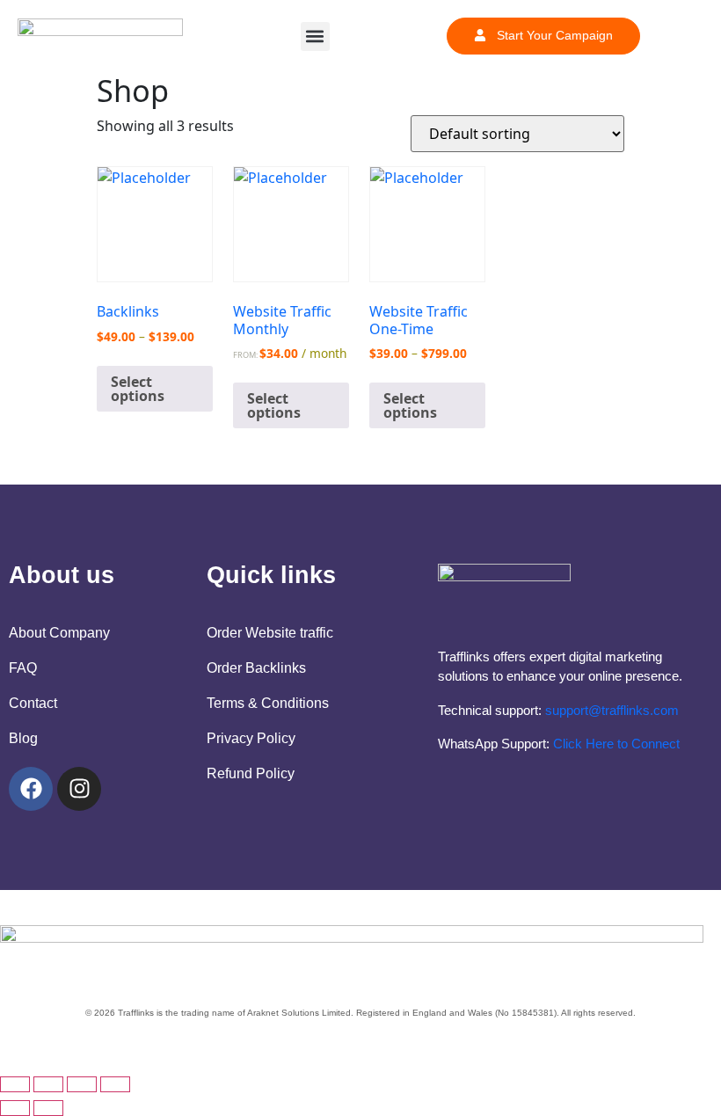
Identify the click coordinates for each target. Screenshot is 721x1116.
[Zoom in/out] (15, 1084)
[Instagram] (79, 789)
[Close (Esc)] (115, 1084)
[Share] (82, 1084)
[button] (315, 36)
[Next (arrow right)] (48, 1108)
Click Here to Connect (616, 743)
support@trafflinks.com (612, 710)
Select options (137, 388)
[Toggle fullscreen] (48, 1084)
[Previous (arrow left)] (15, 1108)
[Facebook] (31, 789)
